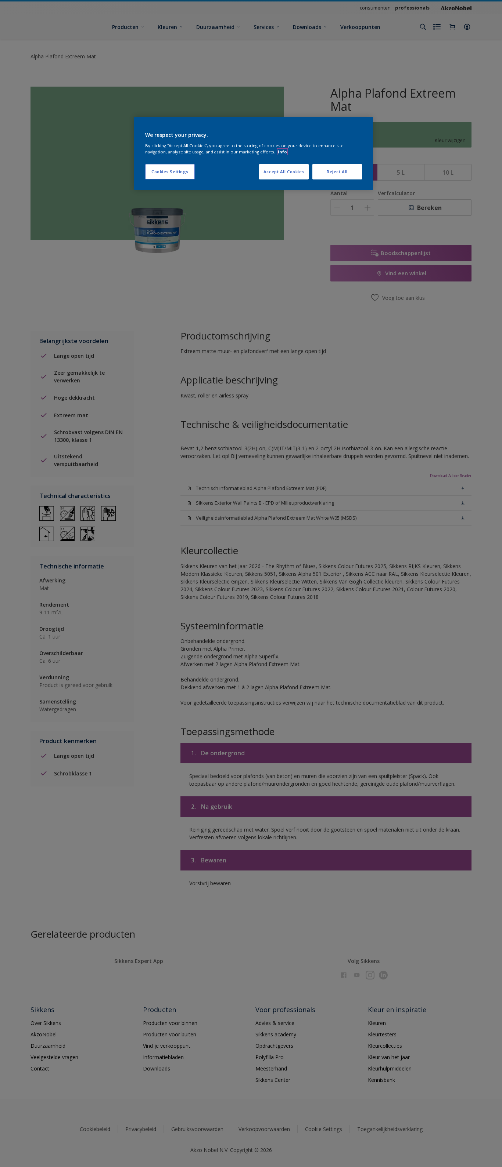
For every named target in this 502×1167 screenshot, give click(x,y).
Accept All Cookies (283, 171)
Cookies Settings (170, 171)
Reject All (337, 171)
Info (282, 151)
